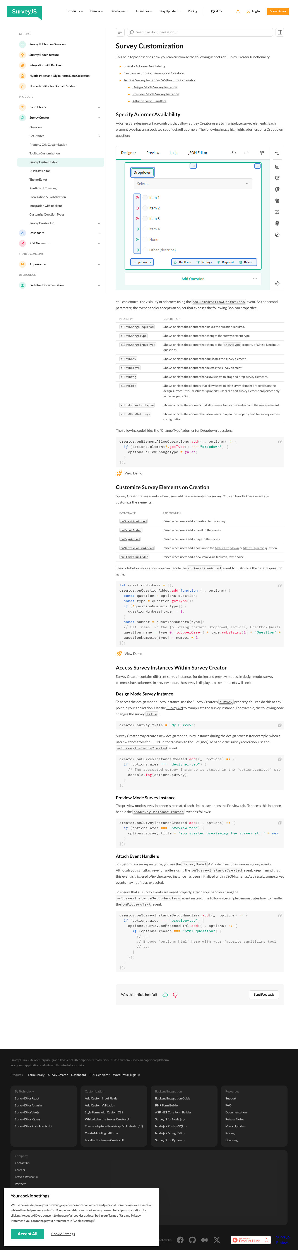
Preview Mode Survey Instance (155, 94)
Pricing (192, 11)
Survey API (174, 708)
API (198, 864)
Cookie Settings (63, 1234)
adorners (145, 683)
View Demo (278, 11)
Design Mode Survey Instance (154, 87)
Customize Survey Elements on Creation (154, 73)
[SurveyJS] (24, 11)
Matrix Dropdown (227, 548)
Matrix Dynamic (253, 548)
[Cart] (238, 11)
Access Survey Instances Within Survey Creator (159, 80)
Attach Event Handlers (149, 101)
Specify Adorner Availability (145, 66)
